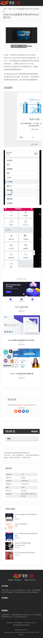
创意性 (26, 494)
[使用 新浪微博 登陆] (19, 411)
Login (26, 405)
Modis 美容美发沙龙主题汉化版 (25, 552)
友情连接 (15, 625)
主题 (22, 494)
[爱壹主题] (10, 3)
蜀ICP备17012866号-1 (21, 630)
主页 (5, 9)
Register (18, 405)
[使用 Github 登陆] (27, 411)
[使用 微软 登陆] (23, 411)
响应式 (31, 494)
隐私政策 (21, 625)
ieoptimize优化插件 (21, 524)
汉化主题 (23, 490)
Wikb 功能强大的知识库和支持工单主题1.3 (21, 340)
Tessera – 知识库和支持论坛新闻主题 (21, 374)
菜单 (40, 3)
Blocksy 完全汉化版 (21, 307)
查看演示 (15, 46)
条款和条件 (27, 625)
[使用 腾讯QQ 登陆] (15, 411)
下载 (9, 9)
